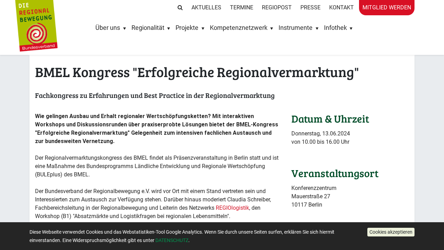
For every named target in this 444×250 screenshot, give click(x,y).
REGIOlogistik (232, 208)
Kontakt (341, 7)
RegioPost (277, 7)
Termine (241, 7)
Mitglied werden (386, 7)
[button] (391, 232)
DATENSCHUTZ (171, 240)
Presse (310, 7)
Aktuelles (206, 7)
